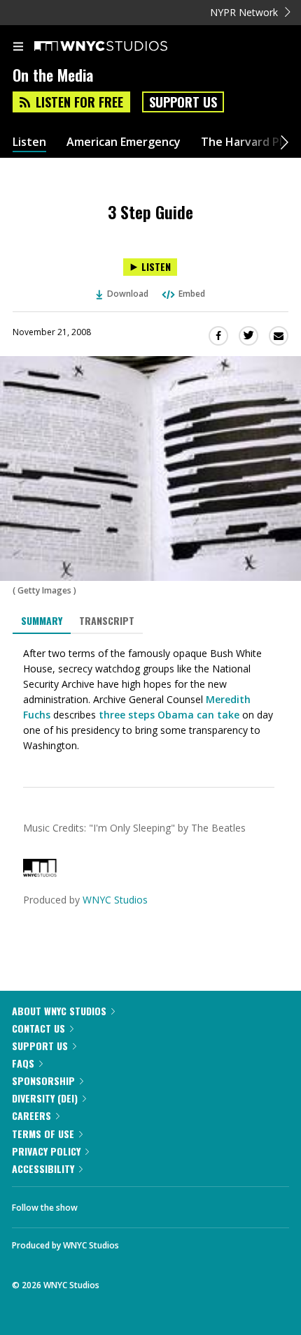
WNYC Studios (115, 899)
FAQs (23, 1063)
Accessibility (43, 1168)
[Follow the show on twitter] (140, 1204)
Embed (191, 294)
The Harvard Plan (248, 142)
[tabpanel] (150, 699)
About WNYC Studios (59, 1010)
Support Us (183, 102)
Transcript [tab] (106, 620)
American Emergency (123, 142)
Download (127, 294)
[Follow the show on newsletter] (178, 1204)
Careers (31, 1115)
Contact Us (38, 1028)
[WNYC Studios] (40, 873)
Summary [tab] (41, 620)
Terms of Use (43, 1133)
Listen (29, 142)
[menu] (18, 47)
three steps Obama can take (169, 714)
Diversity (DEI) (45, 1098)
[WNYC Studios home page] (118, 46)
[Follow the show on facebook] (102, 1204)
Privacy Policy (46, 1151)
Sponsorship (43, 1080)
